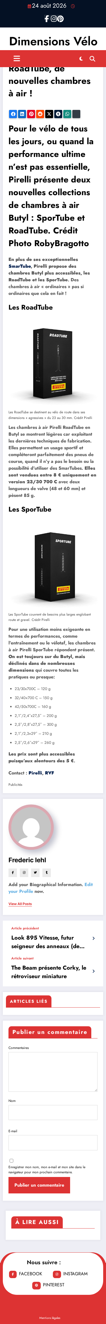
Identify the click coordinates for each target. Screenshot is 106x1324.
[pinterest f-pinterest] (59, 17)
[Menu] (17, 58)
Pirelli (35, 773)
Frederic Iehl (27, 860)
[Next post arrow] (93, 971)
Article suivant (22, 958)
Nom (12, 1100)
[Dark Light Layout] (81, 58)
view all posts (20, 904)
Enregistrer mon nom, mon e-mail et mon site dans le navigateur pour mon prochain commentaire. (46, 1170)
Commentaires (18, 1047)
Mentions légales (49, 1318)
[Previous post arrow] (93, 938)
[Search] (92, 58)
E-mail (12, 1131)
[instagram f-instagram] (53, 17)
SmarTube (19, 266)
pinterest (53, 1285)
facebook (30, 1273)
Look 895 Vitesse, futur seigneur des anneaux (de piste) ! (45, 942)
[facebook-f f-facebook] (46, 17)
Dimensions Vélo (53, 41)
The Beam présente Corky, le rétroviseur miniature (48, 972)
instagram (75, 1273)
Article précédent (25, 928)
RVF (49, 773)
